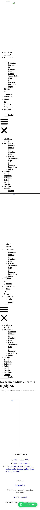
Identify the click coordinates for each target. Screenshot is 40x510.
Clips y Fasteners (12, 80)
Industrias (8, 96)
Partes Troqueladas (13, 75)
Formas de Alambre (11, 67)
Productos (8, 57)
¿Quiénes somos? (8, 140)
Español (7, 109)
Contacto (8, 107)
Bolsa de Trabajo (7, 182)
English (11, 115)
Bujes (10, 87)
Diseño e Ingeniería (8, 173)
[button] (4, 126)
